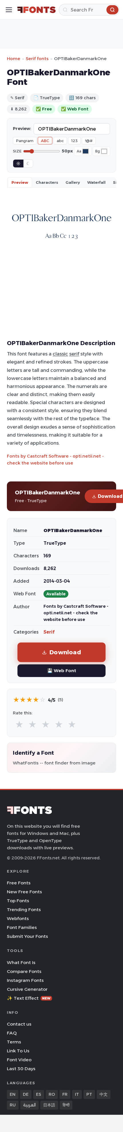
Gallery (73, 182)
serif (74, 354)
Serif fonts (37, 58)
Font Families (22, 927)
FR (65, 1094)
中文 (104, 1094)
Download (65, 652)
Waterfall (96, 182)
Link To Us (18, 1050)
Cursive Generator (27, 989)
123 (74, 140)
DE (26, 1094)
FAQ (12, 1033)
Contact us (19, 1024)
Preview (19, 182)
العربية (29, 1105)
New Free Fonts (24, 891)
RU (13, 1105)
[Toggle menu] (8, 9)
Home (13, 58)
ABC (45, 140)
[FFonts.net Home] (36, 9)
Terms (14, 1042)
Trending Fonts (24, 909)
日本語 (49, 1105)
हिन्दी (66, 1105)
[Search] (112, 9)
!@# (89, 140)
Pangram (24, 140)
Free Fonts (19, 883)
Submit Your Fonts (27, 936)
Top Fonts (18, 900)
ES (38, 1094)
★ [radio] (19, 725)
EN (12, 1094)
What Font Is (21, 962)
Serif (49, 632)
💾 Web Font (61, 670)
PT (89, 1094)
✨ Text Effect (29, 998)
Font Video (19, 1059)
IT (77, 1094)
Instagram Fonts (25, 980)
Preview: (22, 128)
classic (60, 354)
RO (52, 1094)
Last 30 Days (21, 1068)
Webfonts (18, 918)
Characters (47, 182)
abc (60, 140)
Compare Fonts (24, 971)
